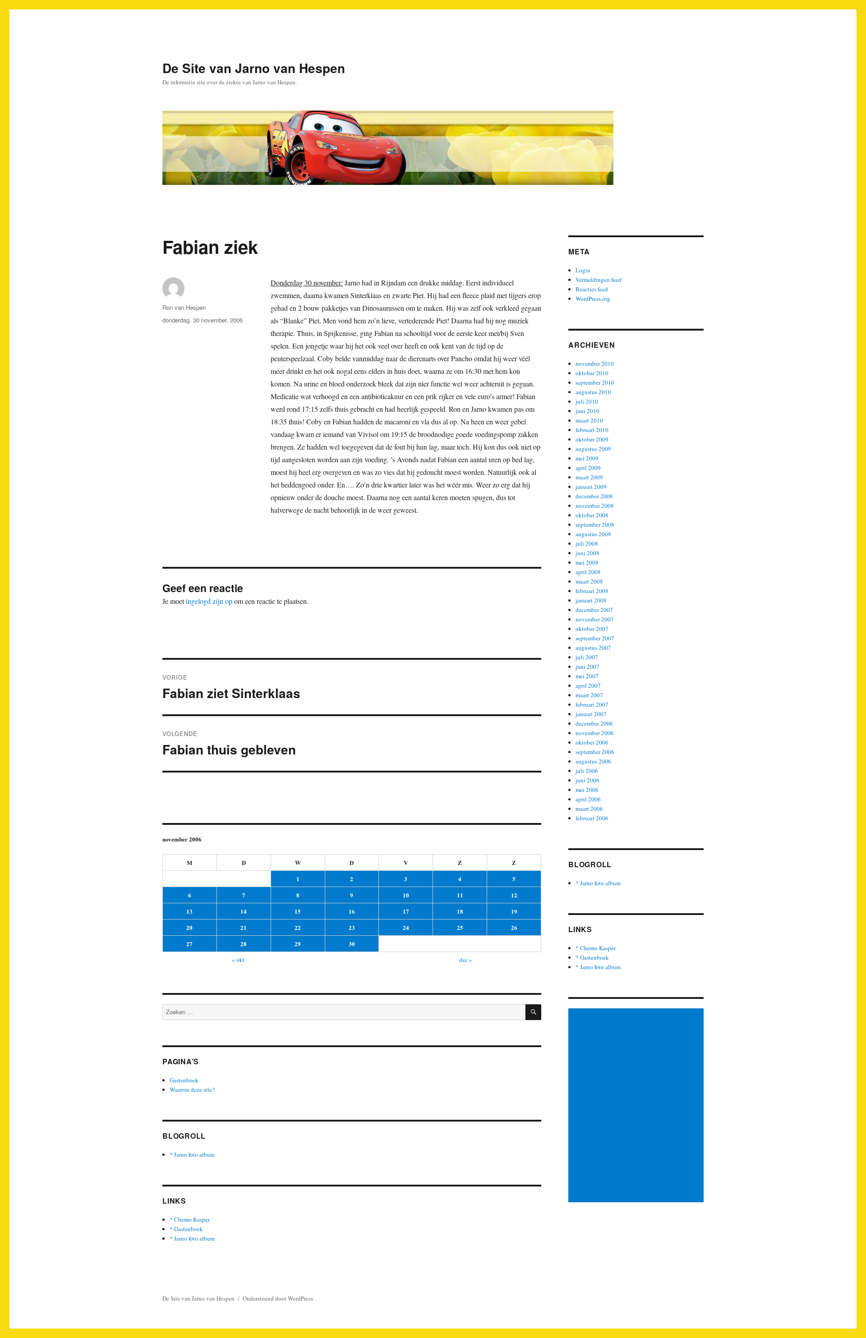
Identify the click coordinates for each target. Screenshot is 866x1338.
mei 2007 (587, 676)
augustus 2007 (593, 648)
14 (243, 911)
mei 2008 (587, 562)
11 (460, 895)
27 (189, 943)
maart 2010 (589, 420)
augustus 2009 (593, 449)
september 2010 (595, 382)
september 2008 (595, 524)
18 (460, 911)
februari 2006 (592, 818)
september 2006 (595, 752)
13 (189, 911)
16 (352, 911)
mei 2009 (587, 458)
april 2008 (588, 572)
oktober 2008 (592, 515)
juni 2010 (587, 411)
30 (352, 943)
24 (406, 927)
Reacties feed (592, 289)
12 (514, 895)
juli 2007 (587, 657)
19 (514, 911)
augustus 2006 (593, 761)
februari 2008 (592, 591)
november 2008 (595, 505)
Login (583, 270)
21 (243, 927)
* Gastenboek (186, 1229)
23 (352, 927)
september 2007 (595, 638)
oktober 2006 (592, 742)
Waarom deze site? (192, 1089)
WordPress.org (593, 298)
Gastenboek (184, 1080)
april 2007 (588, 685)
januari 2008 (591, 600)
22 (298, 927)
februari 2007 (592, 704)
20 (189, 927)
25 (460, 927)
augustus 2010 (593, 392)
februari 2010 (592, 430)
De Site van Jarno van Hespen (253, 68)
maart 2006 (589, 809)
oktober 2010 (592, 373)
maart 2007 (589, 695)
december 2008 (594, 496)
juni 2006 (587, 780)
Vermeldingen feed (599, 280)
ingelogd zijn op (209, 601)
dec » (465, 960)
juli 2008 (587, 543)
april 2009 (588, 468)
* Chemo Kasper (190, 1219)
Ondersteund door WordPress (278, 1298)
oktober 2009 (592, 439)
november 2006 (595, 733)
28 (243, 943)
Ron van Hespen (184, 307)
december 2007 (594, 610)
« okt (238, 960)
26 (514, 927)
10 (406, 895)
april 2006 (588, 799)
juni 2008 (587, 553)
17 (406, 911)
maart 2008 (589, 581)
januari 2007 (591, 714)
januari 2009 (591, 487)
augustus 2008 (593, 534)
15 (298, 911)
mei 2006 (587, 790)
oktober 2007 (592, 629)
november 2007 (595, 619)
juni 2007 (587, 666)
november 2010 (595, 363)
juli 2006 (587, 771)
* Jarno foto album (192, 1154)
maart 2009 (589, 477)
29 (298, 943)
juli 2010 (587, 401)
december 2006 (594, 723)
